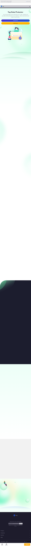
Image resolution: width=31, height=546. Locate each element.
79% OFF (27, 544)
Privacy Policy (3, 541)
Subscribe (20, 523)
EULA (7, 541)
